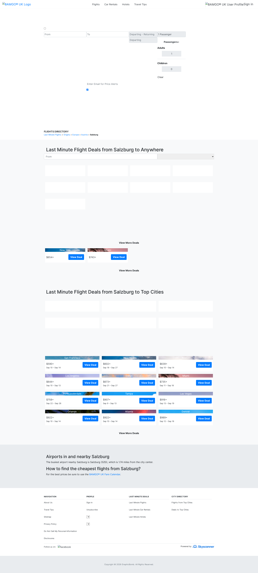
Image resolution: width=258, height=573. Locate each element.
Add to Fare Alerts (99, 89)
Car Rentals (110, 4)
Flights (96, 4)
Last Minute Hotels (137, 517)
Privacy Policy (122, 109)
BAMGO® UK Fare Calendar (104, 474)
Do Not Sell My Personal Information (60, 531)
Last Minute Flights (137, 502)
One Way (52, 28)
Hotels (125, 4)
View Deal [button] (76, 257)
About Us (48, 502)
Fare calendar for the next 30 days (63, 82)
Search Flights (200, 55)
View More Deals (129, 242)
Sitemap (47, 517)
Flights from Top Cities (182, 502)
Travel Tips (140, 4)
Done (181, 77)
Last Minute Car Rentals (139, 510)
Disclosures (137, 109)
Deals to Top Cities (180, 510)
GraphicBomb (128, 564)
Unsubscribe (92, 510)
